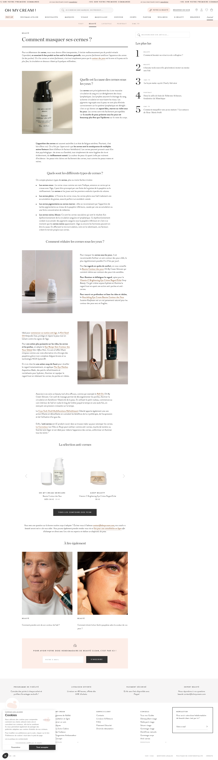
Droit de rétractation (104, 728)
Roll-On (100, 393)
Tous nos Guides (147, 715)
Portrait (122, 24)
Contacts (100, 715)
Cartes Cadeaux (59, 732)
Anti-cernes (145, 738)
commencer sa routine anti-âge (44, 332)
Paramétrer (15, 747)
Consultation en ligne (61, 718)
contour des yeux (98, 58)
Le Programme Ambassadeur (64, 735)
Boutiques (56, 725)
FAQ (98, 722)
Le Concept (57, 738)
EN (10, 756)
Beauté (92, 24)
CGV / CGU (149, 756)
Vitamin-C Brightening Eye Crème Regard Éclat (100, 280)
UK (14, 756)
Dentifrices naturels (148, 732)
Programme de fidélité (61, 715)
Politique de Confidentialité (189, 756)
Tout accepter (42, 747)
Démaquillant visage (148, 718)
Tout (81, 24)
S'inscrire (97, 659)
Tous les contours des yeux (75, 512)
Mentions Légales (165, 756)
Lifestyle (107, 24)
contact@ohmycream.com (103, 525)
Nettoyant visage (147, 722)
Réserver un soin (181, 10)
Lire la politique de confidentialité (16, 739)
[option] (52, 476)
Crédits (209, 756)
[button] (5, 756)
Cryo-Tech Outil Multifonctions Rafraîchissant (58, 411)
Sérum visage (145, 725)
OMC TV (136, 24)
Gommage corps (147, 735)
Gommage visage (147, 728)
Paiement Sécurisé (104, 725)
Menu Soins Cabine (60, 728)
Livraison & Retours (104, 718)
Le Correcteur (42, 426)
